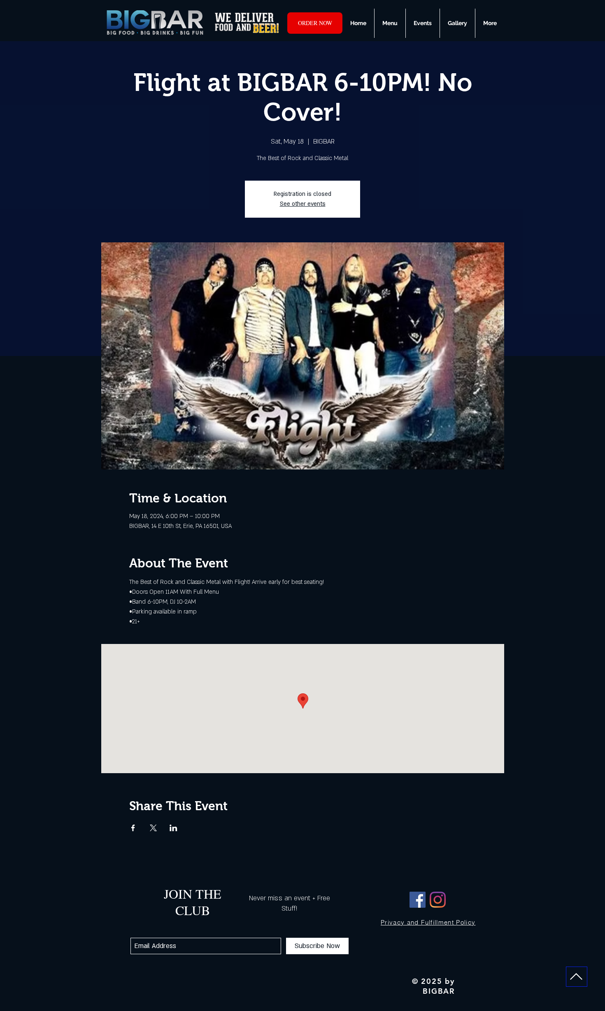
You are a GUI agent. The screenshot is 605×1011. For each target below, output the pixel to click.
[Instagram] (438, 900)
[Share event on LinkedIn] (173, 828)
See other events (303, 204)
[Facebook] (418, 900)
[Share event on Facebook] (133, 828)
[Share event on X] (153, 828)
